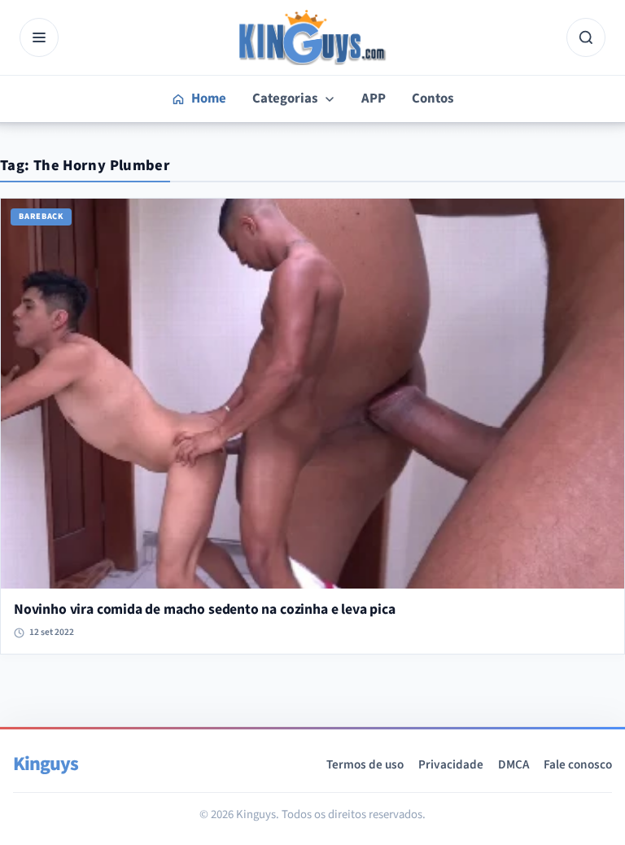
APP (373, 98)
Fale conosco (578, 764)
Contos (432, 98)
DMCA (513, 764)
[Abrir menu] (39, 37)
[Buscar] (585, 37)
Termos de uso (365, 764)
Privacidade (450, 764)
